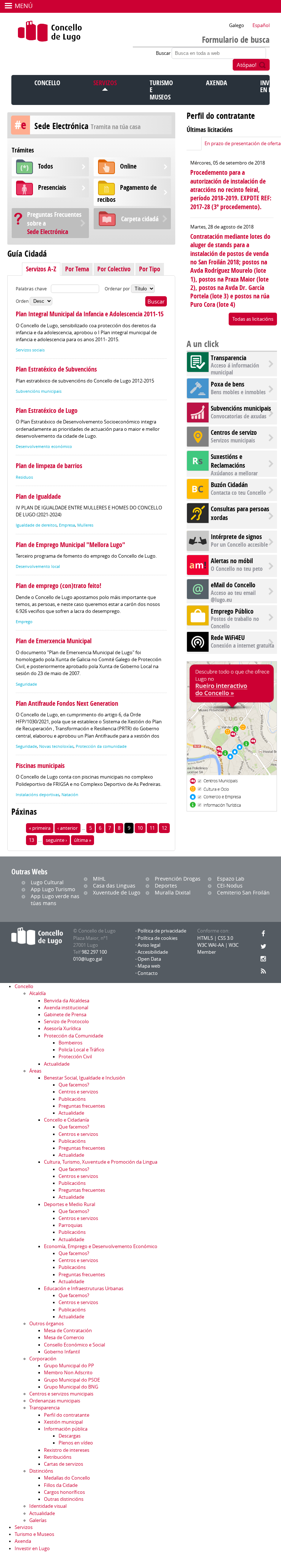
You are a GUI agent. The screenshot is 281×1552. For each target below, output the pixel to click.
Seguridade (26, 684)
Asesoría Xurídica (62, 1028)
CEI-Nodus (230, 885)
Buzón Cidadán (229, 485)
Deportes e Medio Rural (69, 1204)
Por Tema (77, 269)
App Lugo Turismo (53, 889)
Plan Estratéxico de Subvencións (56, 369)
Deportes (166, 885)
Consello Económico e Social (74, 1345)
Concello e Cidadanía (66, 1120)
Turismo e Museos (34, 1534)
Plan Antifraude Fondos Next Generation (67, 703)
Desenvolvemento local (38, 566)
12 (164, 828)
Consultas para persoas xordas (240, 513)
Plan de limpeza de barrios (49, 465)
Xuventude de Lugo (116, 892)
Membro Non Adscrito (68, 1373)
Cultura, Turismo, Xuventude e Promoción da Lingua (100, 1162)
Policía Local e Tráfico (81, 1050)
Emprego (24, 621)
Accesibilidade (153, 952)
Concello (47, 82)
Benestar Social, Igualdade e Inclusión (84, 1078)
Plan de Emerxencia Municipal (53, 640)
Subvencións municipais (38, 391)
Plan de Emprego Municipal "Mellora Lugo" (70, 544)
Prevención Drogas (178, 878)
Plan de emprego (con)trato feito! (58, 585)
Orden (23, 301)
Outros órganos (46, 1324)
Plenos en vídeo (76, 1443)
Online (128, 166)
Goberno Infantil (62, 1352)
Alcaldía (37, 993)
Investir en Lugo (32, 1548)
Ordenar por (118, 288)
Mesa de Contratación (68, 1330)
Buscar (164, 53)
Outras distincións (63, 1499)
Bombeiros (70, 1043)
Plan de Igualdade (38, 496)
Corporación (42, 1359)
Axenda (216, 82)
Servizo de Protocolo (66, 1021)
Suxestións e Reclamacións (228, 461)
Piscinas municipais (40, 765)
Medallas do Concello (67, 1478)
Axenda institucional (66, 1008)
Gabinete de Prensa (65, 1015)
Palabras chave (31, 288)
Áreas (35, 1071)
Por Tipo (149, 269)
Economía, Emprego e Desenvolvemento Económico (100, 1246)
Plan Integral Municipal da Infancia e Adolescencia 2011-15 (90, 314)
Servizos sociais (30, 350)
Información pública (65, 1429)
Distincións (41, 1471)
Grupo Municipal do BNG (71, 1387)
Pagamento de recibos (127, 193)
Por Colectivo (114, 269)
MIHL (99, 878)
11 (152, 828)
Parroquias (70, 1225)
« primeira (39, 828)
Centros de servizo (234, 432)
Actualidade (57, 1064)
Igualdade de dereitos (36, 525)
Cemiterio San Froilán (243, 892)
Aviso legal (149, 945)
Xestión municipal (63, 1422)
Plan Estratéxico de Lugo (47, 410)
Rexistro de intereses (66, 1450)
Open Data (149, 959)
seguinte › (56, 840)
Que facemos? (74, 1085)
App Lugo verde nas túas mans (55, 900)
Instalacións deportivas (37, 794)
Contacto (148, 973)
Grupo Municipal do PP (69, 1366)
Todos (45, 166)
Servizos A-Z (41, 269)
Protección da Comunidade (73, 1036)
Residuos (24, 477)
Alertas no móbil (232, 561)
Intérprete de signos (236, 536)
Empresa (67, 525)
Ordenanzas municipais (54, 1401)
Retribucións (57, 1457)
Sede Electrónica (54, 223)
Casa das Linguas (114, 885)
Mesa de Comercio (64, 1337)
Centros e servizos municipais (61, 1394)
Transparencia (228, 358)
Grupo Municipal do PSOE (72, 1380)
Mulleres (85, 525)
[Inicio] (50, 31)
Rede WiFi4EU (228, 637)
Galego (236, 25)
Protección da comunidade (101, 746)
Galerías (37, 1520)
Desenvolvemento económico (44, 446)
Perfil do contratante (66, 1415)
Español (261, 25)
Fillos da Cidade (61, 1485)
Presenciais (52, 187)
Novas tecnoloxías (56, 746)
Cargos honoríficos (64, 1492)
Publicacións (72, 1099)
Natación (69, 794)
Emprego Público (232, 611)
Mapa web (149, 966)
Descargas (69, 1436)
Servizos (105, 82)
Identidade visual (48, 1506)
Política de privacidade (162, 931)
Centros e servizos (78, 1092)
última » (82, 840)
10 (140, 828)
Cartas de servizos (63, 1464)
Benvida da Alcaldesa (66, 1001)
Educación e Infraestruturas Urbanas (83, 1288)
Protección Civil (75, 1057)
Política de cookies (157, 938)
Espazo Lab (230, 878)
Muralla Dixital (173, 892)
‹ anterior (67, 828)
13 (31, 840)
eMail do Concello (233, 585)
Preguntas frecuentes (82, 1106)
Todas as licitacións (252, 319)
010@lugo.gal (87, 959)
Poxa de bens (227, 384)
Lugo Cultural (47, 882)
